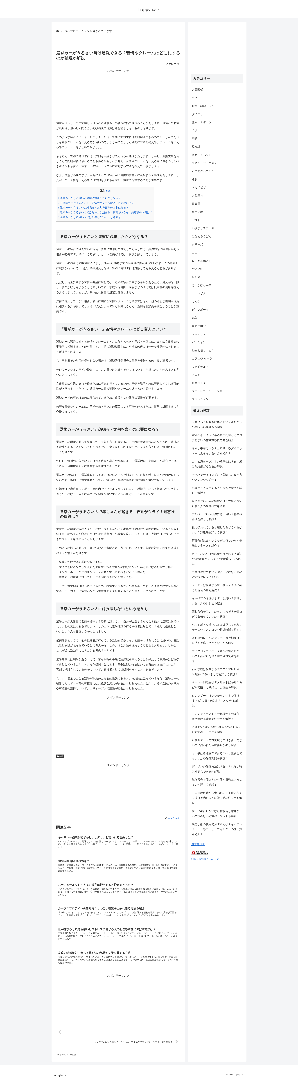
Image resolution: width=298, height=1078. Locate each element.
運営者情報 (198, 844)
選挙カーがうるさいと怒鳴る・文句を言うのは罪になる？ (93, 207)
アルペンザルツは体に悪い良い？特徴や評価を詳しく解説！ (217, 517)
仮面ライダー (200, 383)
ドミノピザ (199, 187)
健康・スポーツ (201, 122)
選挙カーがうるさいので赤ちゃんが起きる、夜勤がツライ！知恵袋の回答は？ (105, 212)
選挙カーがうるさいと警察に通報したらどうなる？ (89, 198)
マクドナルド (200, 366)
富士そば (197, 211)
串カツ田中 (199, 326)
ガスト (196, 220)
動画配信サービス (203, 350)
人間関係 (197, 89)
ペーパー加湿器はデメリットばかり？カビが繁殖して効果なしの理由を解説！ (217, 685)
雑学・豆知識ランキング (205, 859)
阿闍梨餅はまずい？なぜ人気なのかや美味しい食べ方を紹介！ (217, 543)
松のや (196, 277)
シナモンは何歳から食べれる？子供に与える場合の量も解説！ (217, 588)
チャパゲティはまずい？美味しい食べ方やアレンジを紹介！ (217, 477)
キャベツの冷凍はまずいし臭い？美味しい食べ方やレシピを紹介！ (217, 601)
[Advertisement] (118, 95)
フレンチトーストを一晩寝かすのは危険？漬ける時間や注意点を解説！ (215, 716)
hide (108, 190)
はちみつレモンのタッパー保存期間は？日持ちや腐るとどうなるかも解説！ (217, 640)
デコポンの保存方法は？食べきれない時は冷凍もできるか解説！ (217, 769)
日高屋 (196, 203)
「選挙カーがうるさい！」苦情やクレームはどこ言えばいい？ (96, 202)
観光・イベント (201, 155)
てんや (196, 301)
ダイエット (199, 114)
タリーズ (197, 244)
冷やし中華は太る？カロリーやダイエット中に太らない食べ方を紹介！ (217, 451)
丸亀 (194, 317)
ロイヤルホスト (201, 260)
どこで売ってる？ (203, 171)
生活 (61, 756)
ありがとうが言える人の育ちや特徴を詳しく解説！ (217, 490)
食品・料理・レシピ (204, 106)
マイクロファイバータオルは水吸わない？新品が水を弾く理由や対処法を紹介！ (215, 656)
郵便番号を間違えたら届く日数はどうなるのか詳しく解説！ (217, 782)
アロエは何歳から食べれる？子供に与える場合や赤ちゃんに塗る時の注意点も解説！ (217, 798)
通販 (194, 179)
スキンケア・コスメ (204, 163)
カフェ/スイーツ (202, 358)
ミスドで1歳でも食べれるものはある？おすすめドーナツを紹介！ (216, 729)
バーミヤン (199, 342)
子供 (194, 130)
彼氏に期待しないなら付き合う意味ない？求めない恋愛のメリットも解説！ (215, 814)
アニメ (196, 374)
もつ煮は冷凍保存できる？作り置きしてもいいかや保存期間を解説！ (217, 756)
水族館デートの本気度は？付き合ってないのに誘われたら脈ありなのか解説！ (217, 743)
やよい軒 (197, 268)
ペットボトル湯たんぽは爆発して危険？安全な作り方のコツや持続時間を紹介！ (217, 627)
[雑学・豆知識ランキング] (199, 854)
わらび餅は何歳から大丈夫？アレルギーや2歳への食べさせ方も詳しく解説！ (217, 672)
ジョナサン (199, 334)
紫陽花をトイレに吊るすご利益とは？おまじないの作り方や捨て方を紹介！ (217, 438)
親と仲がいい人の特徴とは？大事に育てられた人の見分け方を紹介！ (217, 503)
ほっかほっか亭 (201, 285)
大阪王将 (197, 195)
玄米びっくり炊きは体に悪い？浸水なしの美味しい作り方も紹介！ (217, 424)
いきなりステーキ (203, 228)
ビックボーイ (200, 309)
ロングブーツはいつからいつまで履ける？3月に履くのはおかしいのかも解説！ (215, 700)
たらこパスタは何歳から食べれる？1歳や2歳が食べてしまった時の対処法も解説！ (216, 558)
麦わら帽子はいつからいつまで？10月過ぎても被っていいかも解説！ (217, 614)
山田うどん (199, 293)
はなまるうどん (201, 236)
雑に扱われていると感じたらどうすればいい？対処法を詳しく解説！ (217, 530)
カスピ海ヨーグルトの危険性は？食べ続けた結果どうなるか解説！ (217, 464)
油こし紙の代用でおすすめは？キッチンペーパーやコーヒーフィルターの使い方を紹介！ (217, 829)
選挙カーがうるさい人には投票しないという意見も (89, 217)
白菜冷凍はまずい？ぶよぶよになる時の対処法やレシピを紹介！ (217, 574)
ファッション (200, 399)
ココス (196, 252)
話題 (194, 138)
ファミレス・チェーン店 (207, 391)
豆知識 (196, 146)
